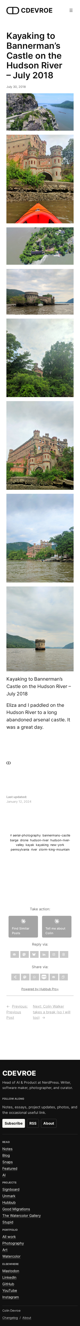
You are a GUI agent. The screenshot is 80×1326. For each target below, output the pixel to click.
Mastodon (10, 1271)
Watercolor (11, 1256)
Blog (6, 1155)
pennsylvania (20, 849)
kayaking (42, 845)
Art (4, 1250)
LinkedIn (9, 1277)
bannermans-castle (56, 835)
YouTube (9, 1290)
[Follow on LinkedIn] (44, 954)
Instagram (10, 1297)
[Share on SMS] (44, 977)
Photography (13, 1243)
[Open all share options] (15, 977)
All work (9, 1237)
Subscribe (14, 1123)
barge (14, 840)
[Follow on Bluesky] (34, 954)
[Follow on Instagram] (54, 954)
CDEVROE (36, 10)
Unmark (8, 1196)
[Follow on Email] (14, 954)
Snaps (7, 1162)
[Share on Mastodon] (25, 977)
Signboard (10, 1189)
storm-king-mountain (54, 849)
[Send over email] (54, 977)
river (34, 849)
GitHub (8, 1284)
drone (24, 840)
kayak (30, 845)
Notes (7, 1149)
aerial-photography (27, 835)
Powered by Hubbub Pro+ (40, 989)
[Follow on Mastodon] (24, 954)
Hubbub (9, 1202)
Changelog (10, 1317)
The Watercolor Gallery (21, 1215)
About (48, 1123)
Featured (9, 1168)
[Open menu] (71, 10)
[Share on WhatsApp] (35, 977)
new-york (57, 845)
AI (4, 1175)
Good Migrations (16, 1209)
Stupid (7, 1222)
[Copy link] (63, 977)
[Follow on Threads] (64, 954)
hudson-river (39, 840)
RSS (32, 1123)
